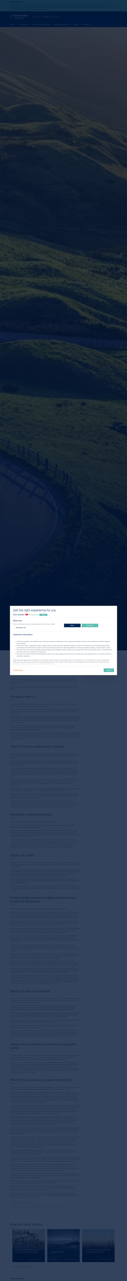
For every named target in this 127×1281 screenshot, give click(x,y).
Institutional (90, 625)
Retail (72, 625)
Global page (18, 670)
